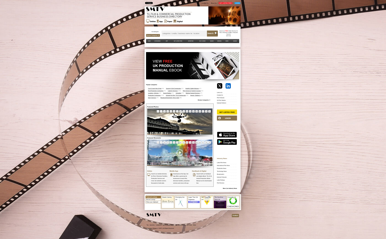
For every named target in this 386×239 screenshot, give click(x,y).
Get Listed (189, 225)
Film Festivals (220, 97)
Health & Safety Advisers (192, 88)
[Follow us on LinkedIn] (228, 86)
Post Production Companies (155, 91)
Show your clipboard (152, 202)
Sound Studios (167, 93)
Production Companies (154, 95)
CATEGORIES (157, 41)
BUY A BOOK (202, 41)
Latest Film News (221, 162)
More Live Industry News (230, 188)
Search (210, 33)
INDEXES (219, 41)
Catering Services (173, 91)
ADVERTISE (190, 41)
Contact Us (205, 3)
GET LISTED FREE (178, 41)
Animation (178, 93)
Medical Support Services (193, 93)
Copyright (149, 228)
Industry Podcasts (222, 177)
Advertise (152, 225)
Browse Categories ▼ (153, 35)
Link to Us (219, 92)
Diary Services (152, 97)
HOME (149, 41)
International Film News (223, 165)
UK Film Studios (221, 100)
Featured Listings (151, 197)
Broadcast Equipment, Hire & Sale (170, 97)
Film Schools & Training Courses (192, 91)
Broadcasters (220, 174)
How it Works (181, 225)
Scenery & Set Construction (173, 88)
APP (167, 41)
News (172, 225)
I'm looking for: (155, 31)
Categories (159, 225)
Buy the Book (166, 225)
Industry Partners (221, 103)
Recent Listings (150, 199)
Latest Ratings (221, 180)
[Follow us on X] (221, 86)
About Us (214, 3)
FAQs (194, 225)
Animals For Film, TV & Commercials (176, 95)
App (176, 225)
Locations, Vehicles (153, 93)
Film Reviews (220, 183)
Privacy (155, 228)
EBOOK (212, 41)
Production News (221, 168)
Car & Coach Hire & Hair (154, 88)
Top (148, 225)
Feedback (235, 215)
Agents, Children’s (195, 95)
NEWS (227, 41)
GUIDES (235, 41)
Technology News (222, 171)
